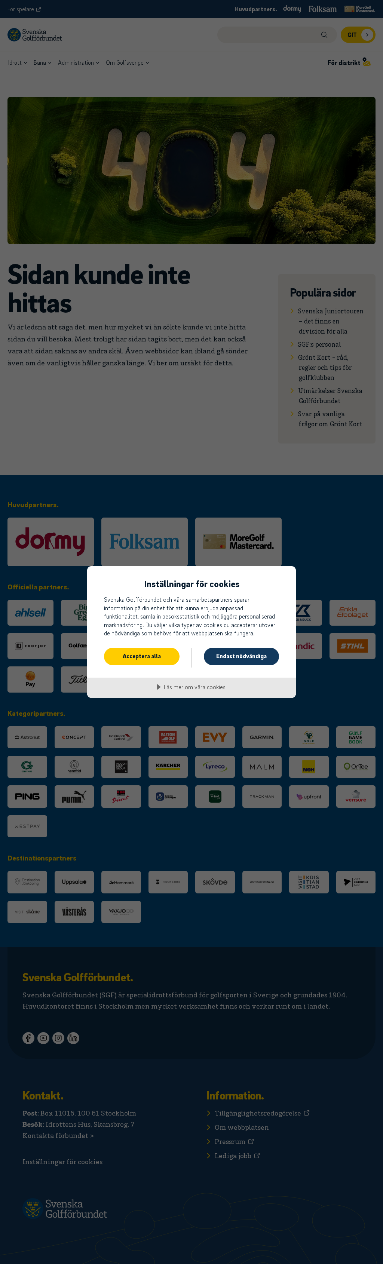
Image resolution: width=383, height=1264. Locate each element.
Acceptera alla (142, 656)
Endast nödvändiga (241, 656)
